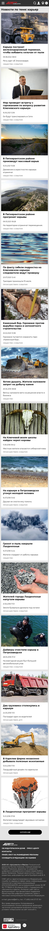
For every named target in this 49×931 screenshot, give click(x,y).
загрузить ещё (25, 832)
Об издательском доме (13, 848)
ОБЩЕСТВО (8, 399)
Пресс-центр (33, 848)
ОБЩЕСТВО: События (13, 64)
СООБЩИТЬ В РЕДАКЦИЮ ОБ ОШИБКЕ (19, 858)
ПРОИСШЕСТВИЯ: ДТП (12, 720)
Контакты (7, 851)
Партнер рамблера (21, 920)
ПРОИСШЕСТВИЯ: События (15, 284)
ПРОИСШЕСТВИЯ (10, 773)
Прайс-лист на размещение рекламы (20, 855)
